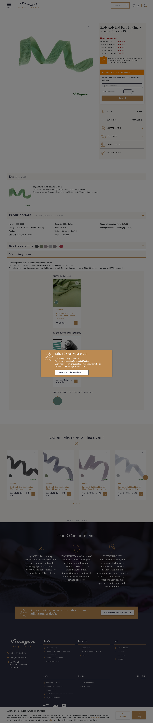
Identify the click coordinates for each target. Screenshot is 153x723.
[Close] (110, 348)
